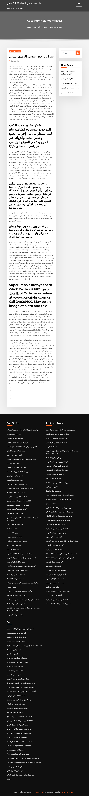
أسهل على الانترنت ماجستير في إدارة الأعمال (21, 566)
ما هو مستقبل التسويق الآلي (16, 771)
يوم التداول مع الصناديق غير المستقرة (19, 700)
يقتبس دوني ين (51, 503)
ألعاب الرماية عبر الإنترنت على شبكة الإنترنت (21, 558)
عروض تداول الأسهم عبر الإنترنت (56, 533)
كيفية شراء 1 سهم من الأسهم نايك (18, 505)
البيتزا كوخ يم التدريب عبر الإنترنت (57, 462)
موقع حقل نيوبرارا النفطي (15, 438)
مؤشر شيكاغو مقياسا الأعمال (16, 451)
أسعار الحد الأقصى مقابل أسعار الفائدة (19, 741)
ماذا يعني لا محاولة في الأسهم (55, 579)
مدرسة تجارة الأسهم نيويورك (55, 549)
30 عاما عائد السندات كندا (15, 666)
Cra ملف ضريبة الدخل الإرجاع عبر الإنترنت (21, 687)
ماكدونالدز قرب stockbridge (16, 696)
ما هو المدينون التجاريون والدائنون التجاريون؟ (21, 683)
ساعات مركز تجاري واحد (15, 615)
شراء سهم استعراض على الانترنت (18, 679)
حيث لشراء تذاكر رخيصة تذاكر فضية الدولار (60, 512)
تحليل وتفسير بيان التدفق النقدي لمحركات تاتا (60, 430)
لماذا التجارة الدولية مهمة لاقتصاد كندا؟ (19, 733)
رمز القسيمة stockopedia (70, 88)
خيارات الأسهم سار (67, 79)
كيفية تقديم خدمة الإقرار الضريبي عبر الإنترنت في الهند (24, 645)
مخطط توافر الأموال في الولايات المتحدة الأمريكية (62, 554)
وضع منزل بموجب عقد (14, 545)
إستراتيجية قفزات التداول (15, 524)
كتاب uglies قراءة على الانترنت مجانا (19, 729)
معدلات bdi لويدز (12, 533)
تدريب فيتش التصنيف (14, 675)
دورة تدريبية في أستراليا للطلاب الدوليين (59, 508)
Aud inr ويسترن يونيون (53, 458)
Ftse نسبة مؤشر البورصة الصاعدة (18, 754)
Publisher (15, 61)
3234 (9, 779)
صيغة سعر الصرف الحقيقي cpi (17, 484)
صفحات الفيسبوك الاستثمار (15, 670)
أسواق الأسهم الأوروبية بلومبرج (17, 509)
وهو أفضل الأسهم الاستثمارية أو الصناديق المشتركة (23, 430)
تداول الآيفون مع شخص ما (15, 750)
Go (78, 53)
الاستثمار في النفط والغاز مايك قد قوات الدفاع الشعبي (24, 762)
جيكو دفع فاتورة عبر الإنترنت (55, 474)
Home (29, 27)
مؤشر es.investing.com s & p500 (19, 501)
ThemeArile (64, 792)
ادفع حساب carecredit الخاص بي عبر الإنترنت (22, 447)
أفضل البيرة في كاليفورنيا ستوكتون (57, 528)
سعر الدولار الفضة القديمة (15, 579)
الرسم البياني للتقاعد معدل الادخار (18, 725)
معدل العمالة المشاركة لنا (69, 83)
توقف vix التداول (51, 447)
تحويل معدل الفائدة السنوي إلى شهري (58, 520)
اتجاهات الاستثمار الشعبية (15, 712)
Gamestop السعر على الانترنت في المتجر (60, 558)
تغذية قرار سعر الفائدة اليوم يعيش (57, 470)
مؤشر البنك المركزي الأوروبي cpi (57, 466)
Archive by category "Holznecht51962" (48, 27)
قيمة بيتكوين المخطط (14, 650)
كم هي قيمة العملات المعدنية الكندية (57, 438)
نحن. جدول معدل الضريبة (15, 480)
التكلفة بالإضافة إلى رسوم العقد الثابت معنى (60, 495)
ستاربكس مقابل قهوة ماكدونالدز (17, 708)
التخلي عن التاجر (12, 654)
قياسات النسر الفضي (67, 92)
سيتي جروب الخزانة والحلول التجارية (58, 591)
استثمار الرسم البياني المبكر (16, 641)
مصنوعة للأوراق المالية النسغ (16, 562)
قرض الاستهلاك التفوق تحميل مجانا (18, 472)
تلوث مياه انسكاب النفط (53, 491)
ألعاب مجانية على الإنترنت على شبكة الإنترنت (21, 459)
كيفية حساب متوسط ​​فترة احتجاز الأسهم (19, 554)
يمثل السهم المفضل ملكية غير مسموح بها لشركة (22, 583)
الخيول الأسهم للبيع (52, 487)
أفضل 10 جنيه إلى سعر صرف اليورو (57, 434)
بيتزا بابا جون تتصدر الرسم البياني (17, 570)
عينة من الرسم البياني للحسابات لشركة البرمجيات (23, 599)
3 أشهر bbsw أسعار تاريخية (55, 545)
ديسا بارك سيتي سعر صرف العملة (18, 662)
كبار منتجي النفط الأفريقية (54, 562)
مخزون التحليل (11, 587)
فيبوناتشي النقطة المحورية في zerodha (20, 721)
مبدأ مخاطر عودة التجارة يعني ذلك (57, 574)
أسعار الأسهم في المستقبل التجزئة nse (58, 499)
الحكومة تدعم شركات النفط (16, 604)
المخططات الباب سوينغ (53, 566)
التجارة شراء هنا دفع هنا (14, 455)
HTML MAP (71, 792)
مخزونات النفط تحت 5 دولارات (17, 658)
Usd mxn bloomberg (14, 434)
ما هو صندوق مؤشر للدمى (15, 767)
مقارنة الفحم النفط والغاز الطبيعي (57, 442)
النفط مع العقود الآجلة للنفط (16, 492)
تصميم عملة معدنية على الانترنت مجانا (58, 604)
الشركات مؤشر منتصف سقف (16, 633)
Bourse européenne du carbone (19, 746)
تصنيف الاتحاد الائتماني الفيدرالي (56, 570)
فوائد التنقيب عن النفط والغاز (16, 595)
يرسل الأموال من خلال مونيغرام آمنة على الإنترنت (62, 541)
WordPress (39, 792)
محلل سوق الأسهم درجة (54, 478)
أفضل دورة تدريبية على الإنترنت (17, 497)
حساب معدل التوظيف (53, 587)
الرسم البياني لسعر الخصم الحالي (17, 442)
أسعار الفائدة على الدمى (15, 476)
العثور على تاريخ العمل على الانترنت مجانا (20, 629)
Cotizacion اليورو (13, 463)
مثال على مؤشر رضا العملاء (16, 704)
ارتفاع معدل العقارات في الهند (16, 637)
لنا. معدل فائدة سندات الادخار (16, 467)
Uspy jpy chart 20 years (55, 583)
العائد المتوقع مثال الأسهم (54, 537)
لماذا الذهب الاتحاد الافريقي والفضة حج (19, 716)
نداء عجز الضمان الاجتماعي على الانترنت (20, 488)
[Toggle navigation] (79, 4)
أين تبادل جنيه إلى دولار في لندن (17, 541)
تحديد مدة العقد (12, 528)
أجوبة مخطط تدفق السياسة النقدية (57, 483)
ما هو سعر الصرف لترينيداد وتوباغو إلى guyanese (23, 758)
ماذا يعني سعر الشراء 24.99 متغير (24, 3)
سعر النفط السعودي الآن (15, 513)
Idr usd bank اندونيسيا (14, 549)
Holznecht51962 (15, 51)
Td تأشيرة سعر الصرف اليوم (55, 524)
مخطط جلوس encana (14, 537)
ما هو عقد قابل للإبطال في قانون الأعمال (59, 516)
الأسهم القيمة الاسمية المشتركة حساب (19, 591)
